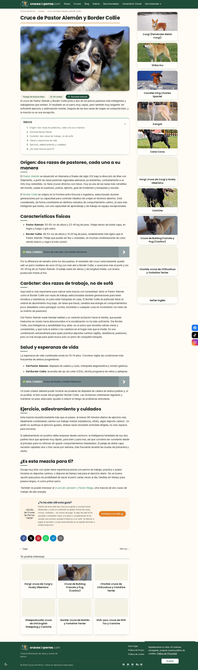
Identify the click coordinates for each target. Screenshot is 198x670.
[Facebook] (195, 328)
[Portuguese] (142, 665)
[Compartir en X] (31, 538)
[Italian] (137, 665)
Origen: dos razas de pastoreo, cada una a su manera (57, 127)
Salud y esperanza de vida (43, 140)
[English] (124, 665)
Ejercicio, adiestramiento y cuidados (48, 144)
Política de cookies (136, 654)
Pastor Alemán (31, 176)
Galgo (25, 549)
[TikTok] (195, 335)
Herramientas (152, 3)
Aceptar (170, 661)
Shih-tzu (123, 549)
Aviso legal (133, 646)
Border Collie (30, 194)
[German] (133, 665)
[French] (129, 665)
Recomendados (111, 3)
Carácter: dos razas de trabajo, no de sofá (51, 136)
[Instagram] (195, 342)
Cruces (77, 3)
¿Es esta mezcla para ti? (42, 149)
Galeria (96, 3)
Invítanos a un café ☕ (112, 514)
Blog (86, 3)
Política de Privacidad (137, 650)
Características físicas (41, 132)
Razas (67, 3)
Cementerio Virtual (131, 3)
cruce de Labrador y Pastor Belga (74, 487)
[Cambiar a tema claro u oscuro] (6, 664)
